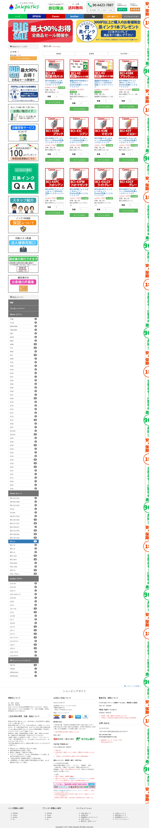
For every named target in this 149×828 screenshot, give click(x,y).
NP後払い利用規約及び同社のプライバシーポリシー (68, 790)
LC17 (23, 619)
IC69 (23, 423)
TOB (23, 319)
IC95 (23, 366)
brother (74, 16)
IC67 (23, 427)
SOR (23, 359)
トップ (17, 16)
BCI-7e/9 (23, 556)
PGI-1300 (23, 566)
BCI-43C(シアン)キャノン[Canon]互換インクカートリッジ (79, 140)
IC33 (23, 463)
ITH (23, 348)
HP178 (23, 665)
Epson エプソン (16, 314)
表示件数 (123, 53)
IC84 (23, 387)
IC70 (23, 420)
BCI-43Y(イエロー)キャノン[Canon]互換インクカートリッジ (128, 140)
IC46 (23, 449)
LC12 (23, 612)
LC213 (23, 648)
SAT (23, 333)
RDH (23, 351)
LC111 (23, 630)
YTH (23, 362)
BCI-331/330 (23, 498)
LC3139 (23, 583)
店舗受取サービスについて (89, 817)
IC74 (23, 413)
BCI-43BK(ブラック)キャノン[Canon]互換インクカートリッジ (54, 140)
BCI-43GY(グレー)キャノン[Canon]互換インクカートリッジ (128, 191)
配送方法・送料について (88, 821)
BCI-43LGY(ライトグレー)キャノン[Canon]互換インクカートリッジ (103, 192)
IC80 (23, 398)
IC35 (23, 460)
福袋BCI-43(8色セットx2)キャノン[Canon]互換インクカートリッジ (103, 83)
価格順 (58, 53)
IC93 (23, 369)
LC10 (23, 605)
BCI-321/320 (23, 538)
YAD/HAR (23, 330)
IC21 (23, 474)
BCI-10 (23, 552)
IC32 (23, 467)
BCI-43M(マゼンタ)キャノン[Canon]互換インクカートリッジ (103, 140)
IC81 (23, 395)
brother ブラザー (16, 578)
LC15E (23, 616)
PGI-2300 (23, 563)
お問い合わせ (85, 819)
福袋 (11, 302)
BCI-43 (23, 541)
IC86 (23, 384)
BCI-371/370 (23, 523)
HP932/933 (23, 672)
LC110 (23, 627)
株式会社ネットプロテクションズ (79, 778)
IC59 (23, 438)
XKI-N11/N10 (23, 516)
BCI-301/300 (23, 505)
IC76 (23, 405)
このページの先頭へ (133, 686)
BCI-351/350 (23, 530)
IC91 (23, 377)
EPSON (37, 16)
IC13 (23, 478)
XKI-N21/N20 (23, 502)
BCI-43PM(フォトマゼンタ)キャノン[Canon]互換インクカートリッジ (79, 192)
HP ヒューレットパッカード (20, 660)
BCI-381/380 (23, 520)
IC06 (23, 481)
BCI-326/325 (23, 534)
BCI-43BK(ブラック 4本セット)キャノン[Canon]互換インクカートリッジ (128, 83)
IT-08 (23, 322)
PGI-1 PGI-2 (23, 574)
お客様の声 (84, 815)
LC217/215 (23, 652)
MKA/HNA (23, 326)
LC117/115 (23, 637)
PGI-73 (23, 570)
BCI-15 (23, 548)
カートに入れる (54, 102)
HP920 (23, 669)
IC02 (23, 488)
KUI (23, 355)
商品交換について (120, 815)
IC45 (23, 452)
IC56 (23, 442)
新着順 (91, 53)
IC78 (23, 402)
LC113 (23, 634)
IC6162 (23, 434)
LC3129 (23, 598)
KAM (23, 344)
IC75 (23, 409)
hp (93, 16)
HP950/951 (23, 676)
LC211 (23, 645)
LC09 (23, 601)
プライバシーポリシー (122, 819)
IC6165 (23, 431)
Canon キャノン (16, 493)
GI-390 (23, 512)
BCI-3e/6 (23, 559)
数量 (49, 96)
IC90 (23, 380)
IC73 (23, 416)
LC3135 (23, 587)
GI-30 (23, 509)
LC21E (23, 623)
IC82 (23, 391)
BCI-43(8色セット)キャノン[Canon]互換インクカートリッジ (54, 82)
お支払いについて (120, 813)
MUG (23, 337)
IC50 (23, 445)
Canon (55, 16)
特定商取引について (121, 817)
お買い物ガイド (112, 16)
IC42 (23, 456)
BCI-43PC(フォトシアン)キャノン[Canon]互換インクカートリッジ (54, 192)
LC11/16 (23, 609)
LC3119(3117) (23, 594)
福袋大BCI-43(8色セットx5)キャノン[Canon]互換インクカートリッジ (79, 83)
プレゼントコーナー (17, 308)
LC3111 (23, 590)
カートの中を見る (23, 58)
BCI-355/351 (23, 527)
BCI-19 (23, 545)
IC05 (23, 485)
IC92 (23, 373)
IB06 (23, 341)
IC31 (23, 470)
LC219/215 (23, 655)
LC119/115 (23, 641)
